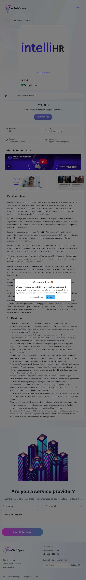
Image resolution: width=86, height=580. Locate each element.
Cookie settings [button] (36, 297)
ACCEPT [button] (50, 297)
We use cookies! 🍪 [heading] (43, 282)
